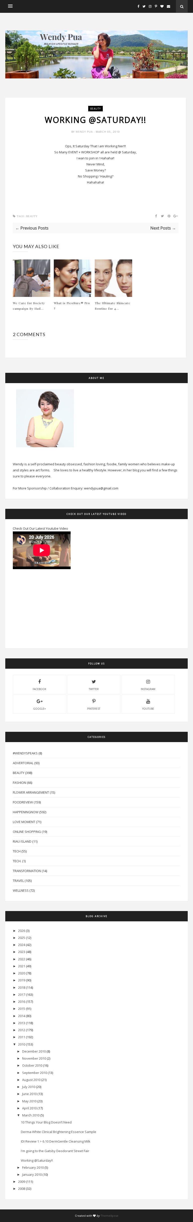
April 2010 (29, 1108)
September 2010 (34, 1072)
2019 (21, 980)
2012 (21, 1030)
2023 (21, 951)
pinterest (93, 708)
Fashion (19, 782)
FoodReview (23, 802)
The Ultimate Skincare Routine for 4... (112, 305)
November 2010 (34, 1058)
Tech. (17, 861)
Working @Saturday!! (37, 1160)
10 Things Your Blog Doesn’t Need (46, 1122)
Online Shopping (27, 831)
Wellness (21, 890)
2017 (21, 994)
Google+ (39, 708)
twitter (94, 689)
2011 (21, 1037)
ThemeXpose (109, 1215)
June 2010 (29, 1094)
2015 (21, 1008)
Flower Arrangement (31, 792)
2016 (21, 1001)
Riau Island (22, 841)
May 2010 (29, 1101)
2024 (21, 944)
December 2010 (34, 1051)
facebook (39, 689)
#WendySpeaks (25, 753)
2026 (21, 930)
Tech (17, 851)
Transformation (27, 871)
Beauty (95, 108)
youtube (148, 708)
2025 (21, 937)
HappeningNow (25, 812)
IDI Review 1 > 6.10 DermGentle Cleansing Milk (55, 1141)
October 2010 (32, 1065)
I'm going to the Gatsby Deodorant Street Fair (55, 1151)
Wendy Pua (85, 131)
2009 (21, 1181)
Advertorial (23, 763)
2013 (21, 1023)
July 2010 (28, 1086)
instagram (148, 689)
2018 (21, 987)
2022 (21, 959)
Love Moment (24, 822)
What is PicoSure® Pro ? (72, 305)
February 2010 (33, 1167)
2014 (21, 1016)
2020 (21, 973)
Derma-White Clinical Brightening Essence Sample (58, 1131)
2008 (21, 1188)
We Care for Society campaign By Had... (29, 305)
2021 (21, 966)
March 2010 (30, 1115)
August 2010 (31, 1079)
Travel (18, 880)
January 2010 (32, 1174)
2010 (21, 1044)
